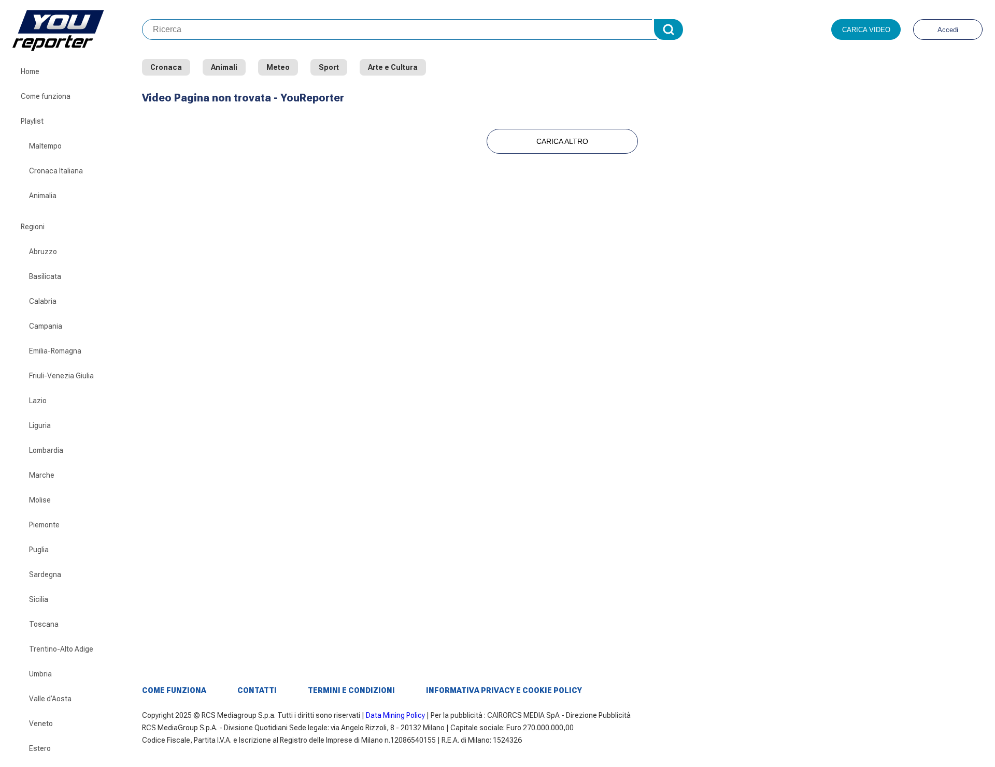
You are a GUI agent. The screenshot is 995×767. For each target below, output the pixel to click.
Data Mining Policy (395, 715)
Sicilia (38, 599)
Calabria (42, 301)
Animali (224, 67)
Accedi (947, 30)
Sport (329, 67)
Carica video (866, 30)
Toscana (44, 624)
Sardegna (45, 574)
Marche (41, 475)
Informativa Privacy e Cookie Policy (504, 690)
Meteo (278, 67)
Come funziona (45, 96)
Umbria (40, 674)
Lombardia (46, 450)
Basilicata (45, 276)
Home (30, 71)
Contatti (257, 690)
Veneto (41, 723)
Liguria (40, 425)
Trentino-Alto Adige (61, 649)
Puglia (39, 549)
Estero (40, 748)
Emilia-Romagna (55, 351)
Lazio (38, 400)
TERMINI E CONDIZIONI (351, 690)
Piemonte (44, 525)
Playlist (32, 121)
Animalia (42, 195)
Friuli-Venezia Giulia (61, 376)
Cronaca (166, 67)
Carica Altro (562, 141)
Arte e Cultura (393, 67)
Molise (40, 500)
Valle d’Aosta (50, 699)
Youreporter (77, 29)
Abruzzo (43, 251)
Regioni (33, 227)
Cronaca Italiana (56, 171)
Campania (45, 326)
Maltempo (45, 146)
